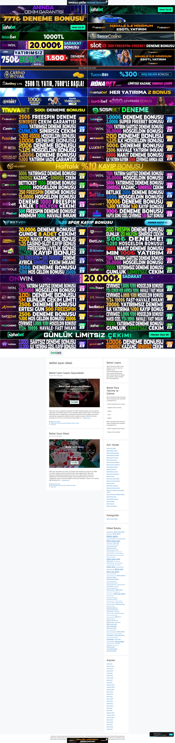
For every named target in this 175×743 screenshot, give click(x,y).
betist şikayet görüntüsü (118, 633)
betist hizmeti (116, 586)
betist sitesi (116, 611)
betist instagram (111, 590)
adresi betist (110, 532)
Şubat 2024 (110, 698)
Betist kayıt (119, 590)
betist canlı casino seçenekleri (64, 423)
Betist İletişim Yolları (112, 450)
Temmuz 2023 (111, 715)
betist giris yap (110, 569)
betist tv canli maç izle (112, 620)
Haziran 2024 (110, 689)
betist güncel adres (111, 577)
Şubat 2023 (110, 726)
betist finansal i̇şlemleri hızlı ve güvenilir (114, 564)
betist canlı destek (111, 551)
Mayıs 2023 (110, 719)
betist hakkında (110, 586)
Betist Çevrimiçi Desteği (113, 481)
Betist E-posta (110, 483)
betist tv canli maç (111, 618)
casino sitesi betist (119, 635)
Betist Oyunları (111, 476)
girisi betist (118, 639)
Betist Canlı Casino (111, 548)
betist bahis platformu (111, 538)
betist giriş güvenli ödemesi (111, 573)
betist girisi (111, 567)
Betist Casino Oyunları (111, 555)
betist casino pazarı (120, 555)
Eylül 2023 (109, 710)
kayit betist (117, 643)
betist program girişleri (111, 606)
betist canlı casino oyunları (112, 549)
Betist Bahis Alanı (111, 496)
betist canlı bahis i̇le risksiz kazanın (113, 544)
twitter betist (111, 647)
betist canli (116, 543)
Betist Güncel (121, 575)
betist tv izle (110, 622)
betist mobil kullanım (110, 595)
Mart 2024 (109, 696)
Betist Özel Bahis (111, 448)
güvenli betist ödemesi (111, 643)
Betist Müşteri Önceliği (113, 455)
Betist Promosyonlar (55, 421)
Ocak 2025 (110, 673)
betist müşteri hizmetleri (112, 599)
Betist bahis (112, 536)
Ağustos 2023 (110, 712)
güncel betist (119, 641)
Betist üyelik (121, 631)
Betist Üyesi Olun (111, 469)
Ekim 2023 (109, 708)
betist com (110, 561)
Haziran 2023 (110, 717)
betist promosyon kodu (112, 609)
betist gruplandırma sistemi (111, 575)
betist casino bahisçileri (111, 553)
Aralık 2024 (110, 675)
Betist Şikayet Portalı (112, 457)
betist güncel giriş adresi (112, 582)
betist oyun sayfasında (111, 602)
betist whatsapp (112, 626)
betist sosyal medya (119, 613)
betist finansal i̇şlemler (118, 563)
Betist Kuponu (110, 503)
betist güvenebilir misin (112, 584)
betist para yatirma (111, 604)
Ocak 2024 (110, 701)
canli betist (110, 635)
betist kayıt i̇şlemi (110, 591)
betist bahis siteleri (121, 538)
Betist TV (118, 617)
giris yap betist (110, 641)
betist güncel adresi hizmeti (111, 581)
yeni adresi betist (112, 649)
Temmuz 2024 (111, 687)
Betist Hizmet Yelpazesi (113, 464)
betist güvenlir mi (121, 584)
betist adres (109, 533)
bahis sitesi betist (119, 532)
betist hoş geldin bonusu (112, 588)
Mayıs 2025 (110, 668)
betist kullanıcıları (110, 593)
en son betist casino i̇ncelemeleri (112, 637)
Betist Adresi (117, 534)
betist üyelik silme (110, 633)
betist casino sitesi (113, 559)
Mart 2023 (109, 724)
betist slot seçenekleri (110, 613)
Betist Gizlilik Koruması (113, 453)
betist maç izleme (119, 593)
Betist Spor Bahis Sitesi (113, 478)
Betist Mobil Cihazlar (112, 467)
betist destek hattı (117, 561)
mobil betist (109, 645)
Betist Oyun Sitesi (59, 433)
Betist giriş (119, 569)
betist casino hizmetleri (120, 553)
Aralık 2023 (110, 703)
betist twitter (118, 622)
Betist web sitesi (112, 624)
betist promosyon (112, 608)
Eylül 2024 (109, 682)
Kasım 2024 (110, 678)
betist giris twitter (120, 567)
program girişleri (115, 645)
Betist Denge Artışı (112, 460)
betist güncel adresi (113, 579)
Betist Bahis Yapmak (112, 485)
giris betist (110, 639)
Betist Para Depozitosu (113, 474)
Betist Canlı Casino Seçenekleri (66, 373)
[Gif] (87, 166)
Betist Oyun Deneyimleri (113, 488)
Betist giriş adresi (113, 572)
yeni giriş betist (111, 651)
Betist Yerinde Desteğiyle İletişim (116, 494)
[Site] (43, 119)
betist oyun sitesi (75, 423)
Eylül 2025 (109, 664)
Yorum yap (53, 424)
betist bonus (54, 423)
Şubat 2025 (110, 671)
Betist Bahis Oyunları (112, 471)
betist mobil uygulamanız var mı (112, 597)
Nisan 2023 (110, 722)
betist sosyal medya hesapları (112, 615)
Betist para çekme (71, 485)
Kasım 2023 (110, 705)
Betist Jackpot (110, 501)
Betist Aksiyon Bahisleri (113, 462)
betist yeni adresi (111, 628)
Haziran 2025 (110, 666)
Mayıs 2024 (110, 691)
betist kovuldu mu (117, 591)
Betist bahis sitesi (113, 541)
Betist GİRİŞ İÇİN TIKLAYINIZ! (87, 68)
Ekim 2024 (109, 680)
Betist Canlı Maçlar (112, 506)
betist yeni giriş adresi (111, 631)
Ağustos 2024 (110, 685)
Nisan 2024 (110, 694)
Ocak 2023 (110, 729)
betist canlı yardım (118, 551)
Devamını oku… (87, 418)
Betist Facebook (54, 485)
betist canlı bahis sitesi (112, 546)
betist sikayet (110, 611)
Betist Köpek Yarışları (112, 499)
